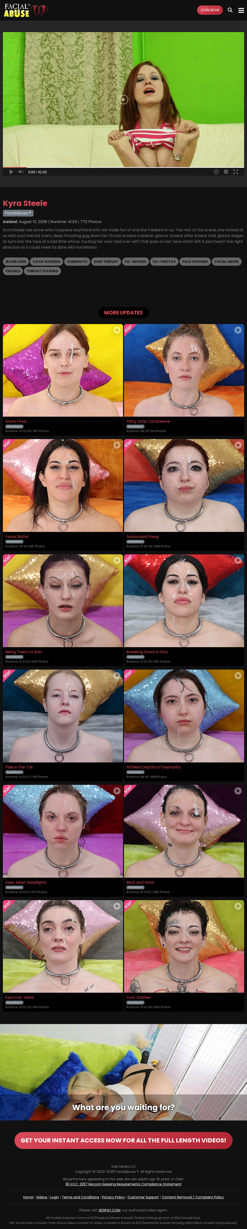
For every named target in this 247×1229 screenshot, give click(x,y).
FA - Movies (135, 261)
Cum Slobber (138, 997)
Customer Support (143, 1197)
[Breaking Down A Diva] (184, 600)
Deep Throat (106, 261)
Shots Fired (15, 421)
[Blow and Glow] (184, 831)
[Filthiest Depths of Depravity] (184, 716)
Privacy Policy (113, 1197)
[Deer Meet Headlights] (63, 831)
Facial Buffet (17, 536)
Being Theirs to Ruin (23, 652)
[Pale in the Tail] (63, 716)
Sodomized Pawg (142, 536)
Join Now (210, 10)
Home (28, 1197)
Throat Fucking (42, 271)
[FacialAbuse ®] (26, 10)
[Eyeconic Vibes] (63, 946)
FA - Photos (164, 261)
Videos (41, 1197)
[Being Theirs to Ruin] (63, 600)
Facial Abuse (227, 261)
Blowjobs (16, 261)
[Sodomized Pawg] (184, 485)
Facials (13, 271)
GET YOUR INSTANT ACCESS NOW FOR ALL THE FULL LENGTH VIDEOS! (123, 1140)
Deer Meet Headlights (26, 882)
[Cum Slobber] (184, 946)
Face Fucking (195, 261)
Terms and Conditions (80, 1197)
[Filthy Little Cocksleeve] (184, 370)
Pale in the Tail (19, 767)
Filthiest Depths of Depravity (153, 767)
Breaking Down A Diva (147, 652)
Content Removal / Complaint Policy (193, 1197)
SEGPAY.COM (109, 1210)
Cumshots (77, 261)
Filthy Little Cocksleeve (148, 421)
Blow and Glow (140, 882)
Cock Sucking (46, 261)
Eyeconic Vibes (19, 997)
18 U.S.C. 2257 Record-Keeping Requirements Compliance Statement (124, 1184)
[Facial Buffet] (63, 485)
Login (54, 1197)
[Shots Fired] (63, 370)
